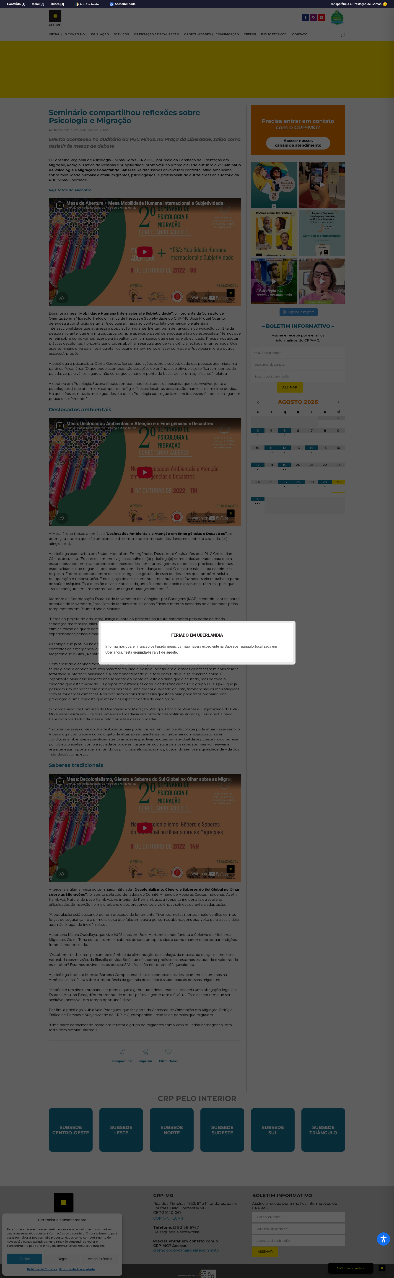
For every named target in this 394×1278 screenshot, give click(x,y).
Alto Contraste (87, 4)
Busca (57, 4)
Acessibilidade (122, 4)
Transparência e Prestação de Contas (355, 4)
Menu (38, 4)
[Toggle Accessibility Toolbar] (383, 1239)
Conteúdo (16, 4)
